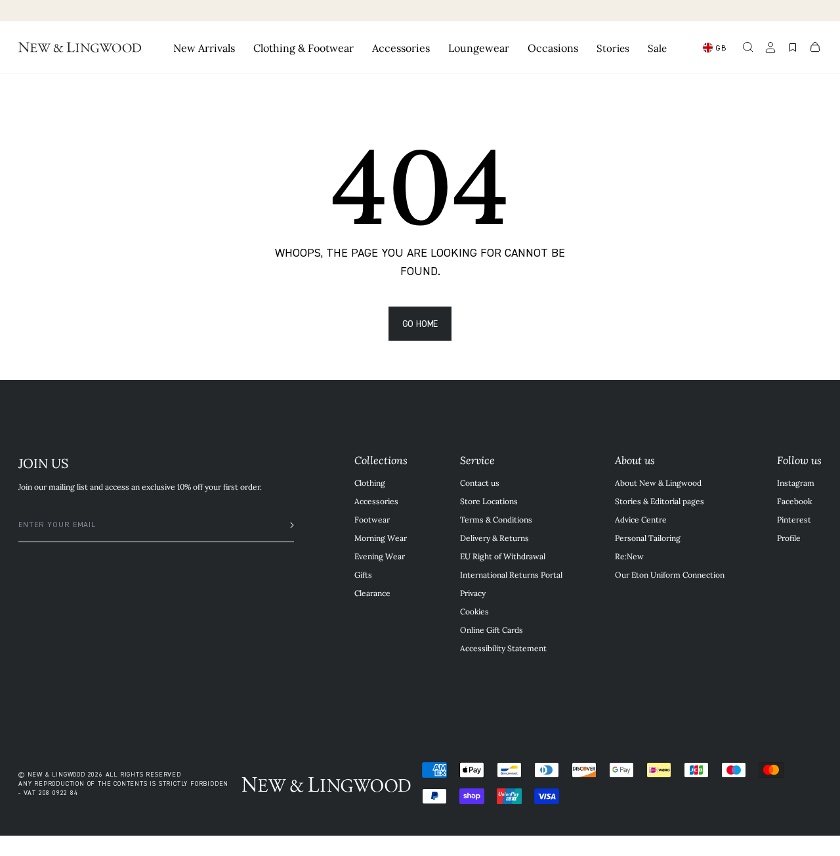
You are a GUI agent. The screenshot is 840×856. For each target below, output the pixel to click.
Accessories (376, 501)
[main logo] (79, 47)
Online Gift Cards (491, 629)
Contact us (479, 482)
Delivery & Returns (494, 537)
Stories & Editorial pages (659, 501)
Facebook (794, 501)
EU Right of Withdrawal (502, 556)
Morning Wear (380, 537)
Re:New (629, 556)
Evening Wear (379, 556)
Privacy (473, 593)
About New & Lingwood (658, 482)
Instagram (795, 482)
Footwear (372, 519)
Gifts (363, 574)
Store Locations (489, 501)
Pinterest (794, 519)
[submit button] (285, 525)
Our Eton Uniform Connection (669, 574)
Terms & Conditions (496, 519)
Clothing (369, 482)
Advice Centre (641, 519)
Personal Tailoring (648, 537)
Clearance (372, 593)
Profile (789, 537)
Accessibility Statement (503, 648)
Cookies (474, 611)
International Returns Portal (511, 574)
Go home (420, 323)
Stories (613, 47)
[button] (748, 47)
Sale (657, 47)
